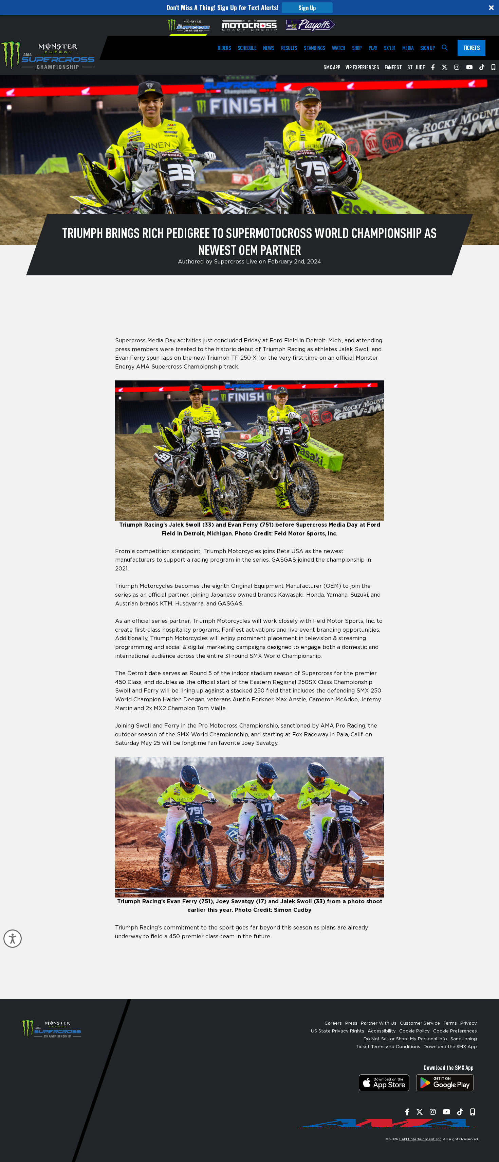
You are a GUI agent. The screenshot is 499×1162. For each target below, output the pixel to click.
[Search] (444, 48)
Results (289, 48)
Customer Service (420, 1023)
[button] (249, 7)
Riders (224, 48)
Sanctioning (463, 1039)
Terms (450, 1023)
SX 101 (389, 48)
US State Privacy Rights (337, 1031)
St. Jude (416, 67)
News (268, 48)
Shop (357, 48)
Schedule (247, 48)
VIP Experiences (362, 67)
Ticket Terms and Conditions (388, 1047)
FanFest (393, 67)
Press (351, 1023)
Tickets (471, 47)
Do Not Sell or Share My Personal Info (405, 1039)
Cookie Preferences (455, 1031)
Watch (338, 48)
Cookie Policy (414, 1031)
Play (373, 48)
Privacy (468, 1023)
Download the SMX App (450, 1047)
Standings (314, 48)
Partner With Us (378, 1023)
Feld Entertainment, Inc (420, 1139)
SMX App (332, 67)
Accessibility (382, 1031)
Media (407, 48)
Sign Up (307, 8)
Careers (333, 1023)
